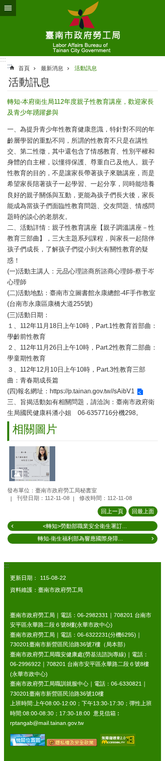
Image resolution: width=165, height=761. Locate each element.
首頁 (24, 68)
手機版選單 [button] (8, 8)
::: (3, 59)
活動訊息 (85, 68)
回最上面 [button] (143, 511)
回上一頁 (112, 511)
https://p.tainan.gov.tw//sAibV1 (92, 391)
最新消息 (52, 68)
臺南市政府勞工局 (82, 28)
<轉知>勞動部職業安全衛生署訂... (85, 526)
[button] (32, 463)
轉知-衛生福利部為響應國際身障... (80, 538)
